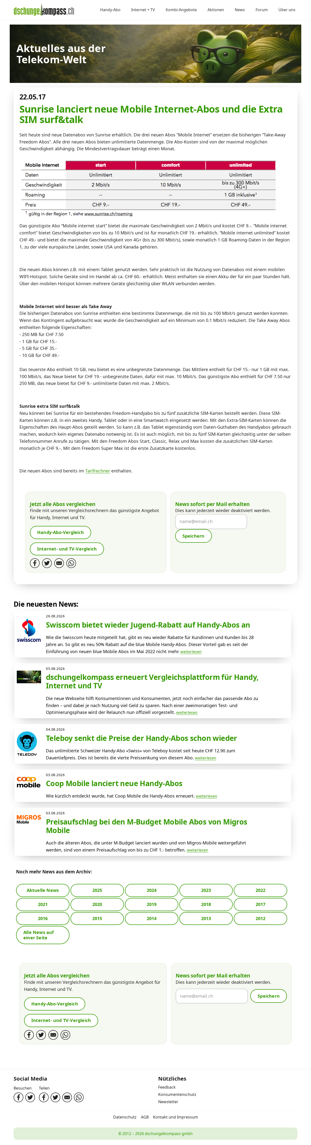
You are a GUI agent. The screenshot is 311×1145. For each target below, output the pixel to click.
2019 (152, 904)
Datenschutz (125, 1117)
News (240, 10)
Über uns (286, 10)
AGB (145, 1117)
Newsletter (168, 1101)
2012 (261, 918)
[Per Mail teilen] (67, 1097)
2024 (152, 890)
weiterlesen (191, 651)
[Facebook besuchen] (18, 1097)
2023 (206, 890)
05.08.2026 (55, 668)
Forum (262, 10)
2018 (206, 904)
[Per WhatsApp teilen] (79, 1097)
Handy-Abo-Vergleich (60, 532)
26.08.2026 (55, 616)
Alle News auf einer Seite (38, 935)
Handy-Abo (110, 10)
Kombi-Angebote (181, 10)
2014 (152, 918)
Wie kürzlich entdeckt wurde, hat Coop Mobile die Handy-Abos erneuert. (120, 796)
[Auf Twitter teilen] (55, 1097)
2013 (206, 918)
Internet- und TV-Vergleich (67, 549)
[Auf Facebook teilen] (44, 1097)
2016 (43, 918)
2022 (261, 890)
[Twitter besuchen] (30, 1097)
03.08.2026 (55, 774)
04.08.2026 (55, 729)
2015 (97, 918)
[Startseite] (44, 10)
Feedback (167, 1087)
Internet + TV (143, 10)
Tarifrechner (97, 471)
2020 (97, 904)
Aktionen (215, 10)
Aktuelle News (43, 890)
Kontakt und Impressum (175, 1117)
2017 (261, 904)
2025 (97, 890)
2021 (43, 904)
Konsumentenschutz (177, 1094)
